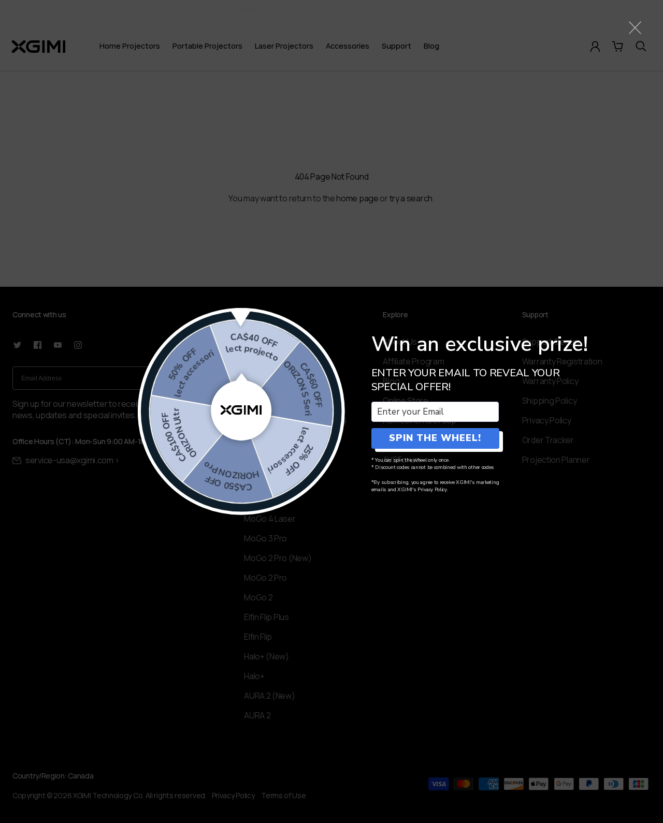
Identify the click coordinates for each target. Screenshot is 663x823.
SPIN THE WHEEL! (435, 438)
